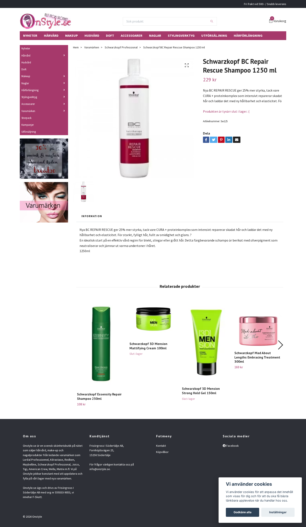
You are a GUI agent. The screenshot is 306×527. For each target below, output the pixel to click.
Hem (76, 47)
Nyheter (30, 35)
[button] (280, 345)
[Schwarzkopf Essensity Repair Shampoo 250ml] (101, 344)
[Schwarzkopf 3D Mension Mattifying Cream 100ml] (153, 319)
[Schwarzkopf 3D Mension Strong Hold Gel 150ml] (206, 341)
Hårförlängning (248, 35)
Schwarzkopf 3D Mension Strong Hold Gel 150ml (201, 390)
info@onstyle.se (100, 469)
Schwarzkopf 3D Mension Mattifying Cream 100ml (148, 346)
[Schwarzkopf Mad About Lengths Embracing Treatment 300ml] (258, 323)
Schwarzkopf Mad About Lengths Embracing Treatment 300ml (257, 357)
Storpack (26, 117)
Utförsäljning (214, 35)
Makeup (71, 35)
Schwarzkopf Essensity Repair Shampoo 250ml (99, 396)
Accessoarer (131, 35)
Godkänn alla (242, 512)
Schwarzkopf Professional (121, 47)
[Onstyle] (45, 21)
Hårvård (51, 35)
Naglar (155, 35)
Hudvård (92, 35)
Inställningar (278, 512)
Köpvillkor (162, 452)
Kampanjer (27, 124)
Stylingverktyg (181, 35)
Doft (110, 35)
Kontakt (161, 446)
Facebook (232, 446)
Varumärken (28, 111)
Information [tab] (91, 216)
